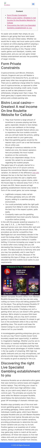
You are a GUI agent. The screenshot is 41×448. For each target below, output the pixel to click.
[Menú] (33, 4)
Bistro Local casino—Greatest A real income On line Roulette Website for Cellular (21, 20)
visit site (35, 173)
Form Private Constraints (17, 15)
